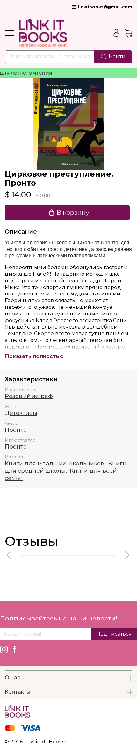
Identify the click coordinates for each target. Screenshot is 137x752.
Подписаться (114, 634)
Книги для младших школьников (54, 463)
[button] (9, 555)
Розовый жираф (29, 396)
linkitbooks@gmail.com (105, 6)
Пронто (16, 429)
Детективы (21, 413)
